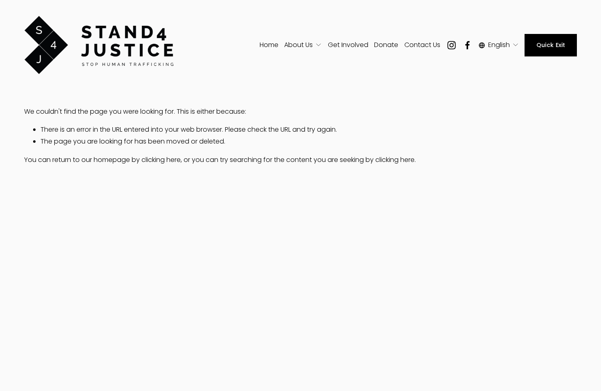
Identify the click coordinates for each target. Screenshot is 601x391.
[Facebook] (467, 45)
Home (269, 44)
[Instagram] (451, 45)
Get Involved (348, 44)
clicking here (161, 159)
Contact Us (422, 44)
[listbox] (499, 45)
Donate (386, 44)
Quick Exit (550, 45)
